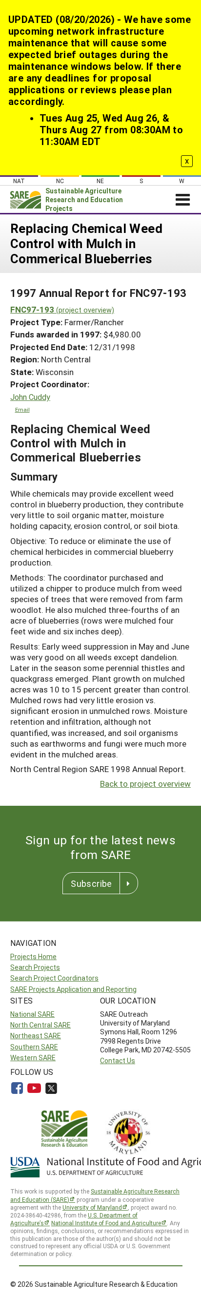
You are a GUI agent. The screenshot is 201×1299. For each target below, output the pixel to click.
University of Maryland (92, 1207)
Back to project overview (145, 783)
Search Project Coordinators (54, 978)
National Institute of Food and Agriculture (106, 1223)
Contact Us (117, 1060)
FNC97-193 (62, 309)
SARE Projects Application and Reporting (73, 989)
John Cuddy (30, 397)
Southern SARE (34, 1046)
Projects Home (33, 956)
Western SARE (33, 1057)
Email (22, 409)
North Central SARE (40, 1024)
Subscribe (91, 883)
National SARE (32, 1014)
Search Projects (35, 967)
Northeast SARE (35, 1035)
